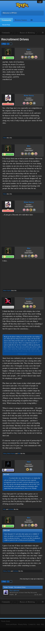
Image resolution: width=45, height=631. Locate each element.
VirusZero (28, 299)
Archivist (11, 509)
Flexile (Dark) (5, 621)
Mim (28, 49)
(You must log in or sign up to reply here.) (32, 579)
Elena (4, 137)
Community (6, 20)
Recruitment (14, 591)
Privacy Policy (22, 624)
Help (38, 624)
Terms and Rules (11, 624)
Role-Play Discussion (30, 592)
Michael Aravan (13, 592)
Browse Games (21, 20)
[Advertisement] (34, 68)
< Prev (4, 44)
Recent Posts (6, 24)
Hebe (29, 462)
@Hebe (6, 478)
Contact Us (32, 624)
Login (39, 2)
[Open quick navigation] (43, 32)
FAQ (42, 624)
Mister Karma (29, 95)
